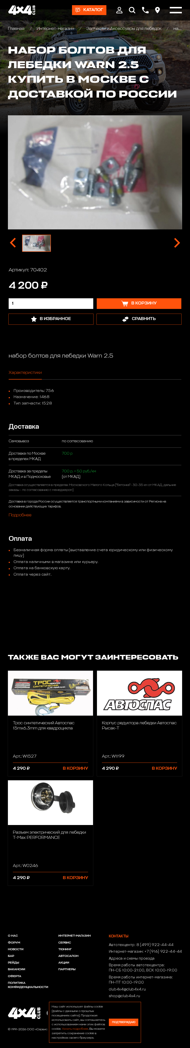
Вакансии (16, 969)
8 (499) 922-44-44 (155, 945)
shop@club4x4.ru (124, 996)
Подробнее (20, 515)
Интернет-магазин (55, 29)
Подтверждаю (123, 1022)
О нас (13, 935)
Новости (16, 949)
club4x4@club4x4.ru (127, 989)
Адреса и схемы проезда (132, 958)
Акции (63, 962)
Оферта (14, 976)
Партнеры (66, 969)
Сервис (64, 942)
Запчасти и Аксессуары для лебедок (123, 29)
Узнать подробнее (75, 1029)
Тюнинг (65, 949)
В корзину (75, 768)
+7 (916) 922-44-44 (163, 951)
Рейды (13, 962)
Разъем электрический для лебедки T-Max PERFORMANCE (49, 835)
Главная (16, 29)
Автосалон (68, 956)
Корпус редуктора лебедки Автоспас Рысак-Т (139, 725)
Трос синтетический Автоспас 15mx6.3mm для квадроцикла (43, 725)
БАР (11, 956)
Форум (14, 942)
